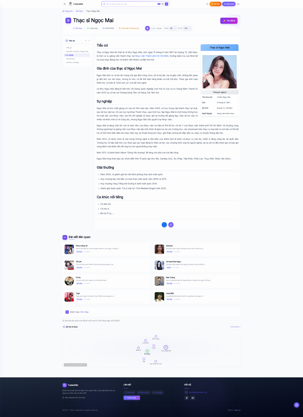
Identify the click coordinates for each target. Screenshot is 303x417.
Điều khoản (144, 392)
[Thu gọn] (89, 40)
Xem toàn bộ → (236, 327)
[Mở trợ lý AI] (296, 405)
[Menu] (64, 4)
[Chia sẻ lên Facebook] (164, 224)
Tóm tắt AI (229, 20)
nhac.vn (237, 410)
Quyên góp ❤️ (133, 398)
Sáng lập (158, 392)
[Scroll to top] (296, 413)
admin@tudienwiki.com (198, 392)
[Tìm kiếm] (166, 4)
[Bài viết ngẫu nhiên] (207, 4)
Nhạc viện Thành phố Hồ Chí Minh (152, 56)
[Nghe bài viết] (147, 28)
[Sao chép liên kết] (171, 224)
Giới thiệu (130, 392)
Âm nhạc (79, 11)
